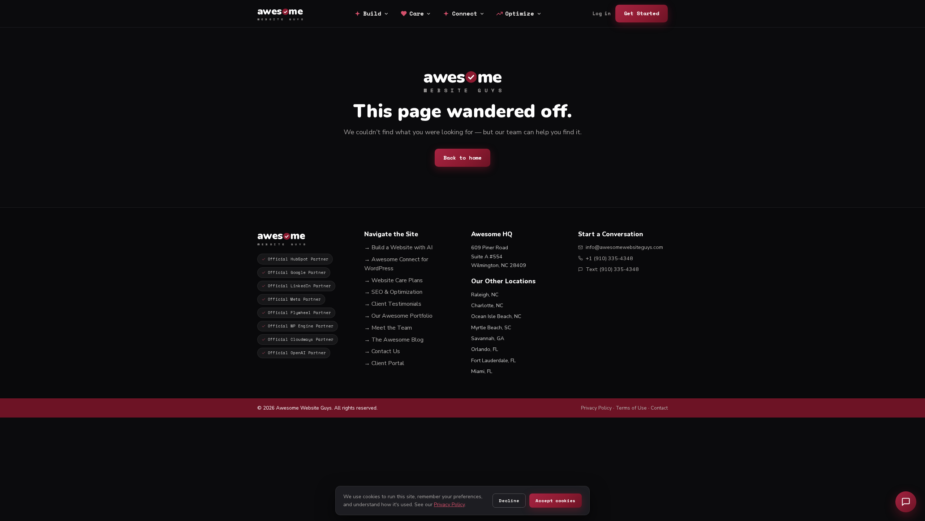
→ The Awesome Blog (393, 340)
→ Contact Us (382, 351)
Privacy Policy (596, 407)
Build (372, 13)
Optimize (519, 13)
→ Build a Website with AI (398, 247)
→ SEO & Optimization (393, 292)
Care (416, 13)
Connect (464, 13)
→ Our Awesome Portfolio (398, 316)
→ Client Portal (384, 363)
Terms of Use (631, 407)
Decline (509, 500)
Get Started (641, 13)
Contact (659, 407)
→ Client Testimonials (392, 304)
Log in (602, 13)
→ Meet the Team (388, 328)
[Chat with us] (905, 501)
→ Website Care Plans (393, 280)
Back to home (462, 157)
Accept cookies (555, 500)
